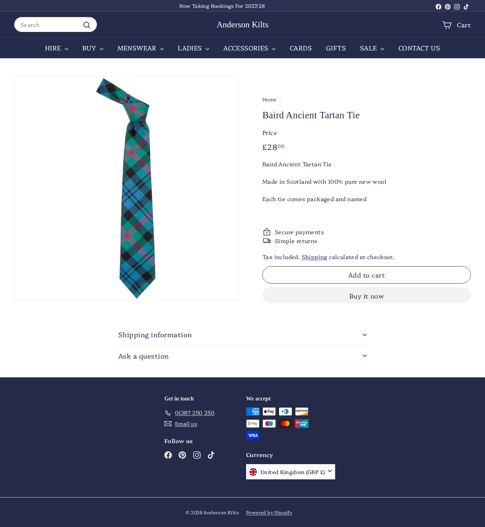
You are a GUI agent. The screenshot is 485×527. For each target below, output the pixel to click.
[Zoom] (126, 188)
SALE (369, 47)
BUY (90, 47)
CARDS (301, 47)
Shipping (314, 256)
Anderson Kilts (242, 24)
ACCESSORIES (246, 47)
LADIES (191, 47)
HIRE (54, 47)
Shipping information (155, 334)
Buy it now (366, 295)
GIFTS (336, 47)
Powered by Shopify (269, 512)
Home (269, 99)
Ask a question (143, 355)
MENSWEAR (138, 47)
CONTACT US (419, 47)
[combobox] (55, 24)
